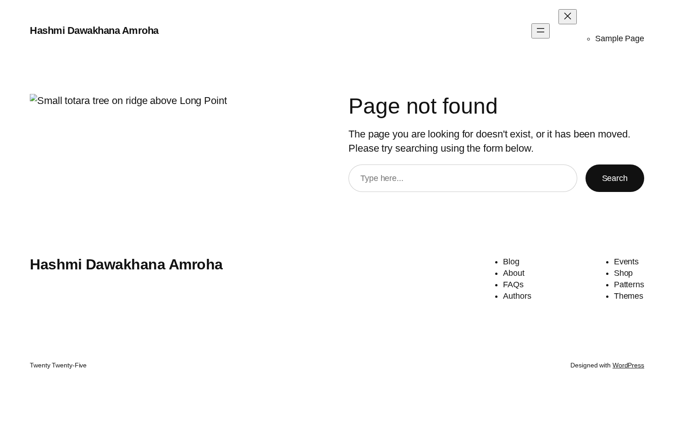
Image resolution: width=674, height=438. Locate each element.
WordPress (628, 365)
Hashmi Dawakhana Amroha (94, 30)
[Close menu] (567, 16)
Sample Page (619, 38)
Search (615, 178)
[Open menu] (540, 30)
